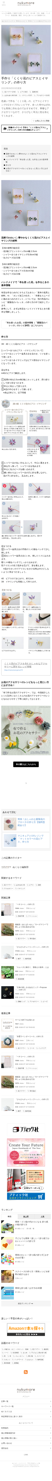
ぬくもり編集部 (21, 867)
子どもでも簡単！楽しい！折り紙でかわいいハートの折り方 (32, 1239)
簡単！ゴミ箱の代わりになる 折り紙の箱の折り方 (31, 1223)
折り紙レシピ (19, 1228)
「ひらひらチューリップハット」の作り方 (32, 947)
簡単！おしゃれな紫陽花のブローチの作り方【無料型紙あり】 (31, 822)
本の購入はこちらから (26, 764)
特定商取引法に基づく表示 (11, 1416)
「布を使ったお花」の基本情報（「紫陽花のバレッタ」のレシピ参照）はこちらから (26, 324)
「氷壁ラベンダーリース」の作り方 (29, 1036)
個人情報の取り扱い (9, 1438)
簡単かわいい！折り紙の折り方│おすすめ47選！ (32, 1256)
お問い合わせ (6, 1443)
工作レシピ (30, 1040)
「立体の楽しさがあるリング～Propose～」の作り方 (31, 988)
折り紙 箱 (30, 1228)
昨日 (9, 1216)
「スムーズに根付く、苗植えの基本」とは (32, 967)
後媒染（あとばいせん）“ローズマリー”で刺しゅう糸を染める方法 (31, 925)
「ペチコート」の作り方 (25, 904)
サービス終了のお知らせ (25, 1020)
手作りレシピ (30, 908)
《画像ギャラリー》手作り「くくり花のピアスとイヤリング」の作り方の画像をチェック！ (26, 128)
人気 (42, 1216)
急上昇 (26, 1216)
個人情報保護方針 (8, 1433)
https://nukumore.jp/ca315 (13, 670)
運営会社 (4, 1448)
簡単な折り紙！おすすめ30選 (28, 1288)
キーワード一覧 (7, 1406)
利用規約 (4, 1428)
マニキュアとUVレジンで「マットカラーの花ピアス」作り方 (31, 838)
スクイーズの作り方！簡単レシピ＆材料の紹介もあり (32, 1272)
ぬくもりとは (6, 1411)
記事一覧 (4, 1401)
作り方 (8, 165)
